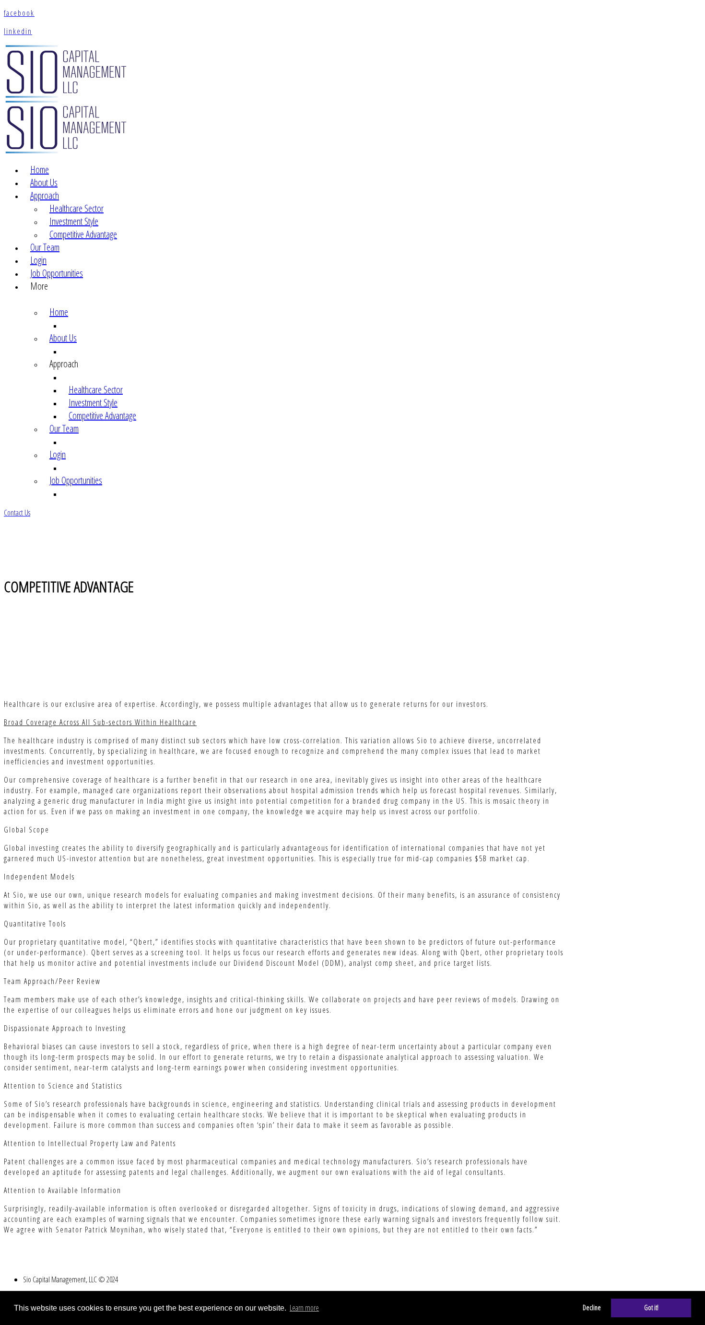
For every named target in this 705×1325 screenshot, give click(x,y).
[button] (17, 512)
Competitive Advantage (83, 234)
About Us (44, 182)
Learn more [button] (304, 1307)
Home (39, 169)
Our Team (44, 247)
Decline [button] (592, 1307)
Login (38, 260)
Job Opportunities (56, 273)
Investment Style (73, 221)
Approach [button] (44, 195)
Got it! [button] (651, 1307)
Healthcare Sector (76, 208)
